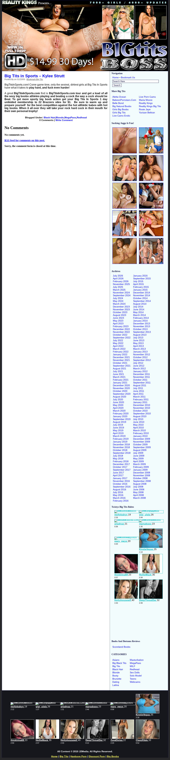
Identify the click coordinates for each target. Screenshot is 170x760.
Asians (115, 660)
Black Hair (49, 117)
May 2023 (118, 320)
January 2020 (120, 416)
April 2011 (138, 393)
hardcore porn (78, 756)
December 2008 (141, 472)
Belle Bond (118, 103)
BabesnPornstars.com (124, 100)
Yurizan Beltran (147, 112)
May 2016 (118, 495)
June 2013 (138, 340)
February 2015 (141, 287)
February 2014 (141, 318)
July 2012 (138, 363)
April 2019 (118, 433)
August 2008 (139, 484)
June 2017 (118, 472)
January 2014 (140, 320)
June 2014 (138, 309)
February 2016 (120, 500)
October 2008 (140, 478)
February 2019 (120, 439)
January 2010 (140, 436)
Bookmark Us (128, 77)
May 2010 (138, 424)
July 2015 (138, 281)
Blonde (60, 117)
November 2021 (121, 360)
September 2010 (142, 413)
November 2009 (141, 441)
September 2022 (121, 337)
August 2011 (139, 385)
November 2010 (141, 408)
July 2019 (118, 424)
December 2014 (141, 292)
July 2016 (118, 492)
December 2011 (141, 374)
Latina (115, 685)
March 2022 (119, 348)
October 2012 (140, 357)
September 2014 (142, 301)
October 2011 (140, 379)
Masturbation (137, 660)
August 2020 (119, 396)
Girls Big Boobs (120, 109)
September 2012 (142, 360)
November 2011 (141, 377)
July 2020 (118, 399)
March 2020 (119, 410)
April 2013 (138, 346)
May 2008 (138, 492)
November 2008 (141, 475)
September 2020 (121, 393)
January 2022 (120, 354)
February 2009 (141, 467)
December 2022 (121, 329)
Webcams (135, 682)
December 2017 (121, 464)
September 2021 (121, 365)
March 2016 (119, 498)
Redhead (82, 117)
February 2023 (120, 326)
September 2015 (142, 278)
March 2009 (139, 464)
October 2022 (120, 334)
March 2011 (139, 396)
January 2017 (120, 478)
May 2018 (118, 458)
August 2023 (119, 315)
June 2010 (138, 422)
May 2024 (118, 301)
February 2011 (141, 399)
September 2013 (142, 332)
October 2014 (140, 298)
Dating (115, 682)
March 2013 (139, 348)
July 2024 (118, 298)
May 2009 (138, 458)
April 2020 (118, 408)
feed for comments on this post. (24, 140)
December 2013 (141, 323)
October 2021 (120, 363)
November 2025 (121, 284)
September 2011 (142, 382)
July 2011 (138, 388)
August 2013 (139, 334)
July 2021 (118, 371)
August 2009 (139, 450)
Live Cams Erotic (121, 115)
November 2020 (121, 388)
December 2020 (121, 385)
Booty (115, 675)
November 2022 (121, 332)
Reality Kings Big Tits (150, 106)
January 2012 (140, 371)
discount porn (97, 756)
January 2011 (140, 402)
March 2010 (139, 430)
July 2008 (138, 486)
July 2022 (118, 340)
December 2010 (141, 405)
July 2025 (118, 287)
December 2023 (121, 306)
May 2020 (118, 405)
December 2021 (121, 357)
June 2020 (118, 402)
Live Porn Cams (147, 96)
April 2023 (118, 323)
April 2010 (138, 427)
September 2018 (121, 453)
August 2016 (119, 489)
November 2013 (141, 326)
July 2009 (138, 453)
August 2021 (119, 368)
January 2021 (120, 382)
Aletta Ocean (119, 96)
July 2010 (138, 419)
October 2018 (120, 450)
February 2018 (120, 461)
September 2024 (121, 295)
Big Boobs (113, 756)
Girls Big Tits (119, 112)
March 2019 (119, 436)
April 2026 (118, 278)
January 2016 (140, 275)
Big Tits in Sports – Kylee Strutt (34, 76)
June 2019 (118, 427)
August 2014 (139, 303)
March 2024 (119, 303)
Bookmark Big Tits (35, 79)
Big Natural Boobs (121, 106)
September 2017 (121, 469)
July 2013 (138, 337)
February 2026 (120, 281)
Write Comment (64, 120)
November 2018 (121, 447)
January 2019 (120, 441)
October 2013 (140, 329)
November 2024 (121, 292)
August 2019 (119, 422)
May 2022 (118, 343)
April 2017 (118, 475)
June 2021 (118, 374)
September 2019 (121, 419)
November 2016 (121, 481)
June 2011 (138, 391)
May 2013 (138, 343)
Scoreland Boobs (121, 646)
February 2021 (120, 379)
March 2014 (139, 315)
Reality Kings (146, 103)
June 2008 (138, 489)
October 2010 (140, 410)
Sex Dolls (135, 672)
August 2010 (139, 416)
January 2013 (140, 351)
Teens (133, 678)
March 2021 (119, 377)
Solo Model (136, 675)
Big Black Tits (119, 663)
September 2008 (142, 481)
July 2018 (118, 455)
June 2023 (118, 318)
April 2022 (118, 346)
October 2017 (120, 467)
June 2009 (138, 455)
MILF (132, 666)
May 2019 (118, 430)
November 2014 (141, 295)
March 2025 (119, 289)
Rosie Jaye (145, 109)
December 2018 (121, 444)
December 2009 (141, 439)
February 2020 (120, 413)
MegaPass (70, 117)
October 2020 (120, 391)
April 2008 (138, 495)
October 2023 (120, 312)
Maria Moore (145, 100)
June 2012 (138, 365)
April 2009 (138, 461)
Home (115, 77)
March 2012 (139, 368)
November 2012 (141, 354)
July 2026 (118, 275)
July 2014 (138, 306)
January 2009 (140, 469)
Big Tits (116, 666)
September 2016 (121, 486)
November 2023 (121, 309)
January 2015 (140, 289)
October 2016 (120, 484)
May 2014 (138, 312)
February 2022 (120, 351)
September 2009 (142, 447)
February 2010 (141, 433)
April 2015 (138, 284)
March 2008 (139, 498)
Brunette (116, 678)
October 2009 (140, 444)
